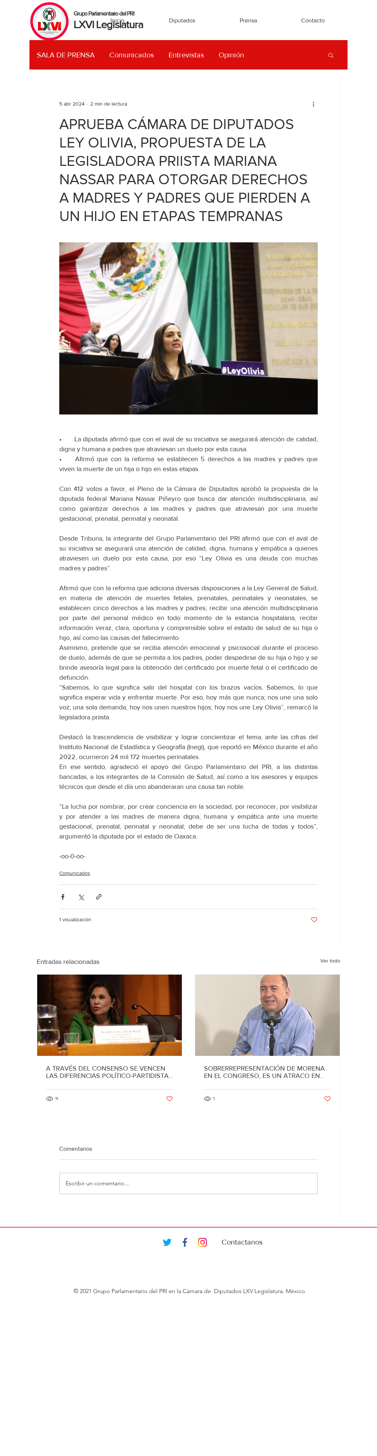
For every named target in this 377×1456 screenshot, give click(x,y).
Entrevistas (186, 55)
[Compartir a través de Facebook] (62, 896)
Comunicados (131, 55)
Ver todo (330, 961)
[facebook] (184, 1242)
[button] (330, 55)
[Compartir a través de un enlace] (98, 896)
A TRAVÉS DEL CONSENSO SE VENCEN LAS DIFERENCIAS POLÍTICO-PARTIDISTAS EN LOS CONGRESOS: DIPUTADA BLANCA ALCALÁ (109, 1072)
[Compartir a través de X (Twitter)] (80, 896)
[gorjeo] (167, 1242)
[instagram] (202, 1242)
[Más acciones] (313, 103)
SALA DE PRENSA (66, 55)
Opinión (231, 55)
